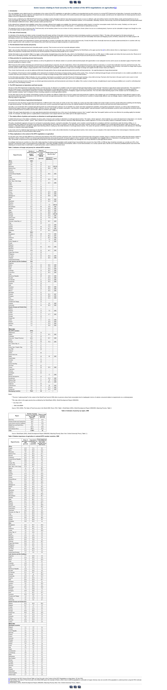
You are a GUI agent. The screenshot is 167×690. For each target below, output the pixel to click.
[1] (115, 8)
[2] (34, 30)
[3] (103, 50)
